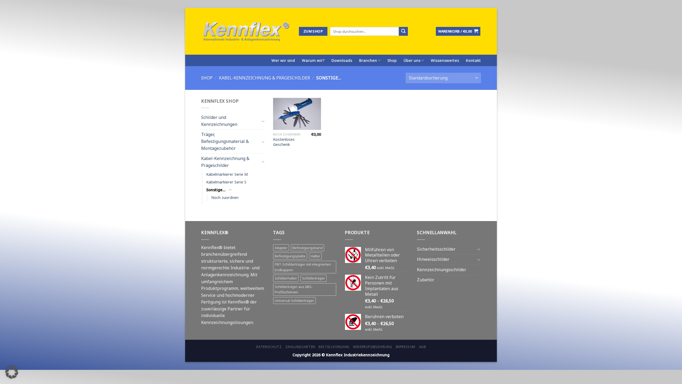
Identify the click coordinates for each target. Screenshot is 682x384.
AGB (422, 347)
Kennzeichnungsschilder (441, 270)
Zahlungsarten (300, 347)
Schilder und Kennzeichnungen (219, 120)
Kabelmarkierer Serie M (227, 174)
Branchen (368, 60)
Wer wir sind (283, 60)
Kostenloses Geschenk (284, 142)
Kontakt (473, 60)
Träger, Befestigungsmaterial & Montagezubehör (225, 141)
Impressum (406, 347)
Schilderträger (313, 278)
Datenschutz (269, 347)
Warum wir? (313, 60)
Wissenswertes (445, 60)
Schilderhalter (286, 278)
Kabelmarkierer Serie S (226, 182)
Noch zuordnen (224, 197)
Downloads (341, 60)
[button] (11, 372)
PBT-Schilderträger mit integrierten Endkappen (303, 267)
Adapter (281, 247)
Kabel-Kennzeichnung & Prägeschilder (264, 78)
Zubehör (425, 280)
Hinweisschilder (433, 259)
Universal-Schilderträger (294, 300)
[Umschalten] (263, 121)
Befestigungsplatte (290, 256)
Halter (315, 256)
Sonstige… (216, 189)
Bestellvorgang (334, 347)
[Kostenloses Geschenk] (297, 114)
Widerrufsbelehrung (372, 347)
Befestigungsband (308, 247)
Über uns (412, 60)
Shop (392, 60)
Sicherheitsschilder (436, 249)
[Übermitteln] (403, 31)
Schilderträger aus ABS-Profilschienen (294, 289)
